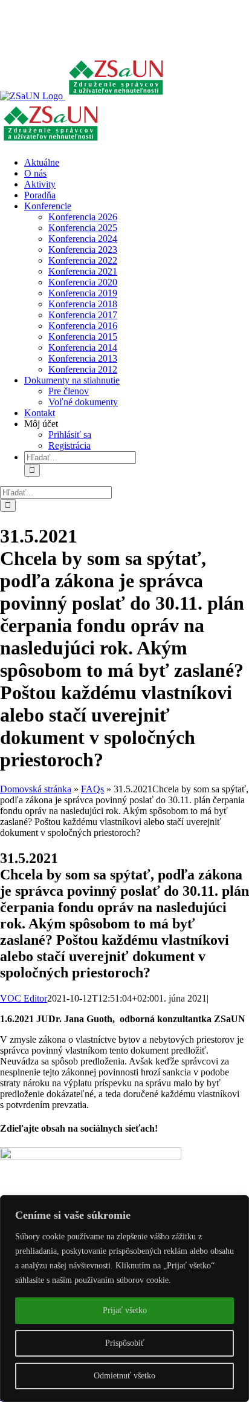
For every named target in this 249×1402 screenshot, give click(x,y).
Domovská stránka (35, 789)
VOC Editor (23, 998)
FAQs (92, 789)
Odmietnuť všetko (124, 1375)
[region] (124, 1298)
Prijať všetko (125, 1310)
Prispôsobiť (124, 1343)
